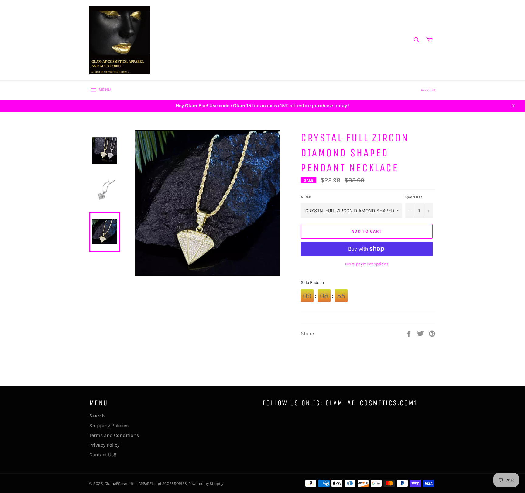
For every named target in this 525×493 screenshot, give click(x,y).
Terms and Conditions (114, 435)
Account (428, 90)
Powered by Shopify (205, 483)
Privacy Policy (104, 445)
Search (97, 416)
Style (306, 197)
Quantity (413, 197)
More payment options (366, 264)
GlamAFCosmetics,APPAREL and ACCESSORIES (146, 483)
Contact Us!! (102, 454)
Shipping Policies (109, 425)
